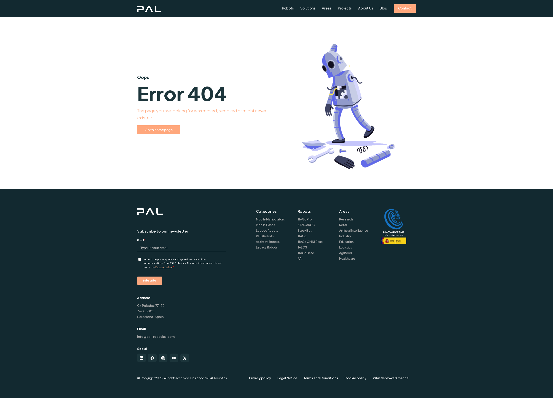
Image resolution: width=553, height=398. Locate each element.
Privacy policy (260, 378)
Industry (345, 236)
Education (346, 242)
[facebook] (152, 358)
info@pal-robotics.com (156, 336)
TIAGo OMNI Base (310, 242)
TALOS (302, 247)
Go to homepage (159, 129)
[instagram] (163, 358)
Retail (343, 225)
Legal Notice (287, 378)
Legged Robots (267, 230)
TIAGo (302, 236)
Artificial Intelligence (353, 230)
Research (346, 219)
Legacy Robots (267, 247)
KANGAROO (306, 225)
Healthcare (347, 258)
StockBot (305, 230)
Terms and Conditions (321, 378)
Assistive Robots (268, 242)
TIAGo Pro (305, 219)
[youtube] (174, 358)
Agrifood (345, 253)
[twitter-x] (184, 358)
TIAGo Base (306, 253)
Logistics (345, 247)
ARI (300, 258)
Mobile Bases (265, 225)
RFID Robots (265, 236)
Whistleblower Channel (391, 378)
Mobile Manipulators (270, 219)
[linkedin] (141, 358)
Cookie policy (355, 378)
